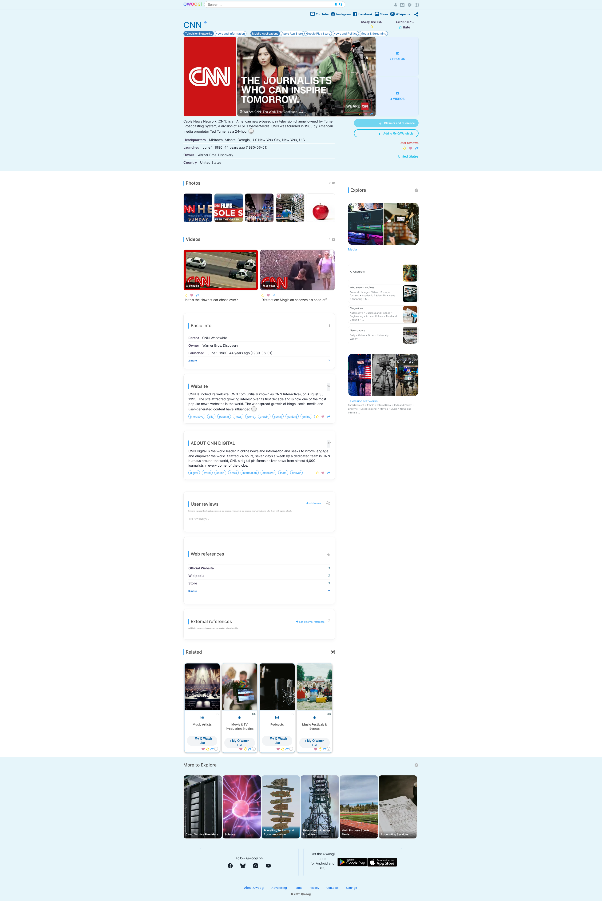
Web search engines (362, 287)
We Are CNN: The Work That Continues (270, 112)
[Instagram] (255, 866)
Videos (193, 239)
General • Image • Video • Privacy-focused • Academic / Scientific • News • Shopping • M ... (372, 295)
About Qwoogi (254, 887)
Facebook (365, 14)
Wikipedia (403, 14)
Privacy (315, 887)
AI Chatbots (357, 271)
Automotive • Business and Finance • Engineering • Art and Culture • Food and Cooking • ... (373, 316)
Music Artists (202, 724)
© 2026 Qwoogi (301, 894)
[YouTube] (268, 866)
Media (352, 249)
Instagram (343, 14)
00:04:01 (303, 112)
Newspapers (357, 330)
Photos (193, 183)
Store (384, 14)
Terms (298, 887)
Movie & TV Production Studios (239, 726)
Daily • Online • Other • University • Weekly (370, 337)
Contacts (332, 887)
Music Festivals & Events (314, 726)
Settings (351, 887)
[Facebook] (230, 866)
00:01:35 (271, 285)
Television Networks (381, 406)
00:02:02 (194, 285)
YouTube (322, 14)
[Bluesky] (243, 866)
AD (328, 443)
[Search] (340, 4)
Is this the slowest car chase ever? (211, 300)
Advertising (279, 887)
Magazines (356, 308)
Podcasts (277, 724)
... (251, 131)
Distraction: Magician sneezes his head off (294, 300)
